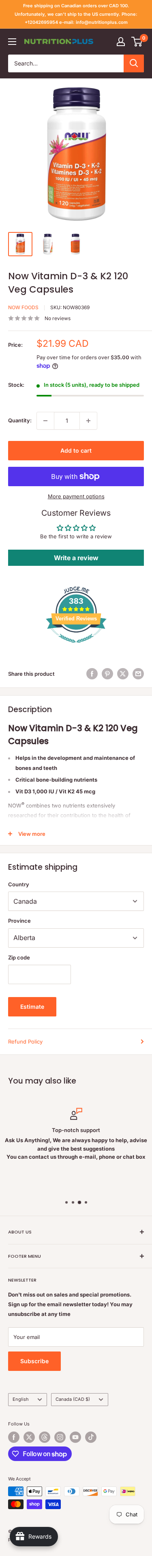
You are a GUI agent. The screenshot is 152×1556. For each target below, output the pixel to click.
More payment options (76, 496)
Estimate (32, 1006)
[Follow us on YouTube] (75, 1437)
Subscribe (34, 1361)
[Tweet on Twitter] (122, 673)
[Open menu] (12, 41)
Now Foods (23, 307)
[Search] (134, 63)
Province (19, 920)
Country (18, 884)
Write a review (76, 558)
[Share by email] (138, 673)
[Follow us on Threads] (44, 1437)
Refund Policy (25, 1041)
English (21, 1399)
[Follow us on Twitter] (29, 1437)
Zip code (19, 957)
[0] (137, 41)
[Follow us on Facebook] (13, 1437)
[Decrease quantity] (45, 420)
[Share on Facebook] (92, 673)
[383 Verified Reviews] (76, 647)
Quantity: (20, 420)
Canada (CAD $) (73, 1399)
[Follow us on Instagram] (60, 1437)
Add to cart (76, 450)
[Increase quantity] (88, 420)
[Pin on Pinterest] (107, 673)
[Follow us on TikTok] (90, 1437)
